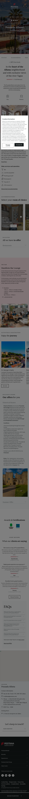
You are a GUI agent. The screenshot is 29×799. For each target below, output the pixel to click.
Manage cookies (8, 145)
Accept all (19, 144)
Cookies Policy (22, 140)
